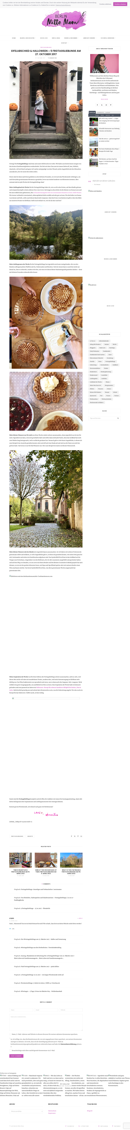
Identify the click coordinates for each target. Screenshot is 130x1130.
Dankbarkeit (106, 351)
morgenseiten (109, 385)
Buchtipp (112, 347)
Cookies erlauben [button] (120, 4)
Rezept (107, 392)
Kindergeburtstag (106, 371)
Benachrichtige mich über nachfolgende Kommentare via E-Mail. (33, 1050)
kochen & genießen (107, 38)
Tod (101, 395)
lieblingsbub (93, 378)
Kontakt (64, 43)
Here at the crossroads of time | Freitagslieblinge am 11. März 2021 (46, 872)
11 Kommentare (52, 58)
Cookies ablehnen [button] (105, 4)
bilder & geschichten (27, 38)
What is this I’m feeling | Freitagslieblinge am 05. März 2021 (71, 872)
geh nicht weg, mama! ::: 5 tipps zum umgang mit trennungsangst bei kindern (109, 121)
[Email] (81, 836)
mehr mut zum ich (95, 385)
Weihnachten (94, 399)
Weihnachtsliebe (106, 399)
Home (14, 38)
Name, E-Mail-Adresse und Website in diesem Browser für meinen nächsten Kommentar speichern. (45, 1034)
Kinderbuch (93, 371)
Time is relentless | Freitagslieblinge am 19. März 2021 (20, 872)
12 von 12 (92, 341)
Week (102, 115)
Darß (110, 354)
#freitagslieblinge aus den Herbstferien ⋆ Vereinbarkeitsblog (41, 947)
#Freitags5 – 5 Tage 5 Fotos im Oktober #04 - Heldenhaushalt (41, 991)
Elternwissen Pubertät (96, 358)
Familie (92, 361)
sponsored (93, 395)
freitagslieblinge (45, 47)
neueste (30, 836)
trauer (108, 395)
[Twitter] (74, 836)
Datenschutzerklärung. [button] (63, 5)
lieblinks (104, 378)
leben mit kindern (89, 38)
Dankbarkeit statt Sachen (97, 354)
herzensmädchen (95, 368)
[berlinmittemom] (65, 19)
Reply (81, 918)
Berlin (114, 344)
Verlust (116, 395)
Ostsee (109, 389)
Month (108, 115)
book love (44, 38)
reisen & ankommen (70, 38)
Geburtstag (93, 365)
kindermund (93, 375)
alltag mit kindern (95, 344)
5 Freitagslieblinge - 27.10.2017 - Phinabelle (35, 908)
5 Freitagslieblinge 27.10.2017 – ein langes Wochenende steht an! (42, 975)
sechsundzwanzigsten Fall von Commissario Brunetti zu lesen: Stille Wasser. (57, 192)
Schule (115, 392)
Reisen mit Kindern (95, 392)
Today (97, 115)
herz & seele (56, 38)
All (113, 115)
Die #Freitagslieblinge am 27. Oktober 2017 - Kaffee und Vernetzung (43, 939)
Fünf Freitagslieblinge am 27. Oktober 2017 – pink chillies (40, 966)
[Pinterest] (78, 836)
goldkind (115, 365)
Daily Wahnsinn (94, 351)
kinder (106, 368)
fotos (99, 361)
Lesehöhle (104, 375)
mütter (92, 389)
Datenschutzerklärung (68, 1044)
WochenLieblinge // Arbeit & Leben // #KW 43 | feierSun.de (40, 983)
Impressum (52, 1113)
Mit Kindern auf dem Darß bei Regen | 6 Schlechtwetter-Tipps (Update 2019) (108, 161)
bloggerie (92, 347)
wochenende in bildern (96, 402)
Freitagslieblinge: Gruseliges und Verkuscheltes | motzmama (41, 889)
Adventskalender (104, 341)
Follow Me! (66, 1084)
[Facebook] (71, 836)
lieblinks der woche (96, 382)
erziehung (110, 358)
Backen (107, 344)
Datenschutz (52, 1111)
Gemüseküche (104, 365)
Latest (107, 112)
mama (107, 382)
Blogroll (89, 1111)
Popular (92, 112)
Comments (100, 112)
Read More (104, 99)
